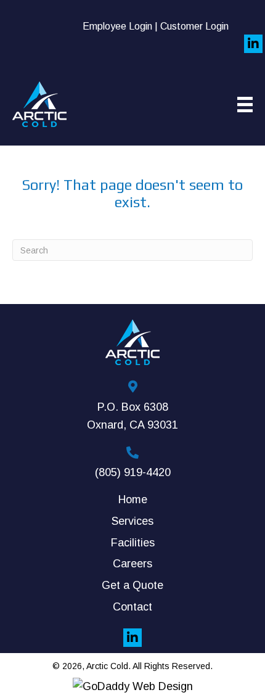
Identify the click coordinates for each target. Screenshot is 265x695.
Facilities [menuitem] (133, 543)
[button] (253, 44)
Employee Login (117, 26)
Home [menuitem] (132, 499)
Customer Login (194, 26)
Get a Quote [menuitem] (132, 585)
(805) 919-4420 (133, 472)
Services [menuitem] (132, 521)
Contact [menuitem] (132, 607)
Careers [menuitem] (132, 563)
